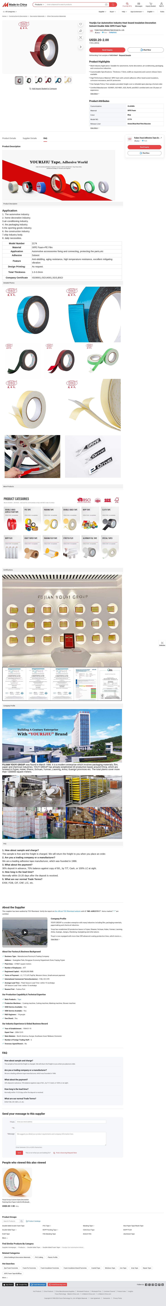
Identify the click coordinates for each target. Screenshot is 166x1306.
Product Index (121, 1291)
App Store (8, 1284)
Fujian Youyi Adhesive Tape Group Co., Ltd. (109, 30)
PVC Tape (46, 1226)
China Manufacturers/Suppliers (65, 1291)
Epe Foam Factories (11, 1268)
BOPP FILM (127, 1230)
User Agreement (95, 1298)
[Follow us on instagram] (153, 1284)
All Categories (10, 12)
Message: (11, 1134)
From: (13, 1122)
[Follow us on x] (149, 1284)
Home (4, 16)
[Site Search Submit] (113, 4)
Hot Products (37, 1291)
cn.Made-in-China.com (104, 1294)
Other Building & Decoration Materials (17, 1257)
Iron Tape (123, 1268)
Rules (162, 12)
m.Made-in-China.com (88, 1294)
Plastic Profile (52, 1257)
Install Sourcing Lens (58, 1284)
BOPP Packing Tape (50, 1230)
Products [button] (38, 4)
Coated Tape (95, 1268)
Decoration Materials (37, 16)
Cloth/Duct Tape (88, 1230)
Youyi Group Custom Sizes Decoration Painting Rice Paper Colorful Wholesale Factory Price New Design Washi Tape (15, 1202)
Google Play (21, 1284)
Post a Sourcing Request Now (65, 1153)
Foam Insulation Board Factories (75, 1268)
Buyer (112, 12)
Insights (130, 1291)
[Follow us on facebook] (146, 1284)
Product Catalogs (34, 1221)
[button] (106, 4)
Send (19, 1153)
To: (14, 1128)
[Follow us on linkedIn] (162, 1284)
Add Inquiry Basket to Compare (44, 88)
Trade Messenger (38, 1284)
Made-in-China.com (73, 1294)
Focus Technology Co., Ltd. (67, 1298)
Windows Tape (110, 1268)
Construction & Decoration (18, 16)
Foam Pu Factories (29, 1268)
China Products (48, 1291)
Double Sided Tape (8, 1230)
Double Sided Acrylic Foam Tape (13, 1226)
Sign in (161, 6)
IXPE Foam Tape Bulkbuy (13, 1273)
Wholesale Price (96, 1291)
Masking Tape (88, 1226)
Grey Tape (134, 1268)
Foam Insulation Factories (50, 1268)
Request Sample (125, 55)
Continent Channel (109, 1291)
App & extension (136, 12)
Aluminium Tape (129, 1234)
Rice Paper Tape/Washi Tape (133, 1226)
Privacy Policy (117, 1298)
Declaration (106, 1298)
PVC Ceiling (39, 1257)
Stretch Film (87, 1234)
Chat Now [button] (147, 50)
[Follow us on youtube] (156, 1284)
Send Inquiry (107, 50)
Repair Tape (147, 1268)
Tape (19, 999)
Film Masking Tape (49, 1234)
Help (123, 12)
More (4, 1278)
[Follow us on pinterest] (159, 1284)
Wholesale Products (83, 1291)
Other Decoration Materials (56, 16)
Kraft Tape (6, 1234)
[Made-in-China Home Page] (14, 4)
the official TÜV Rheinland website (68, 911)
